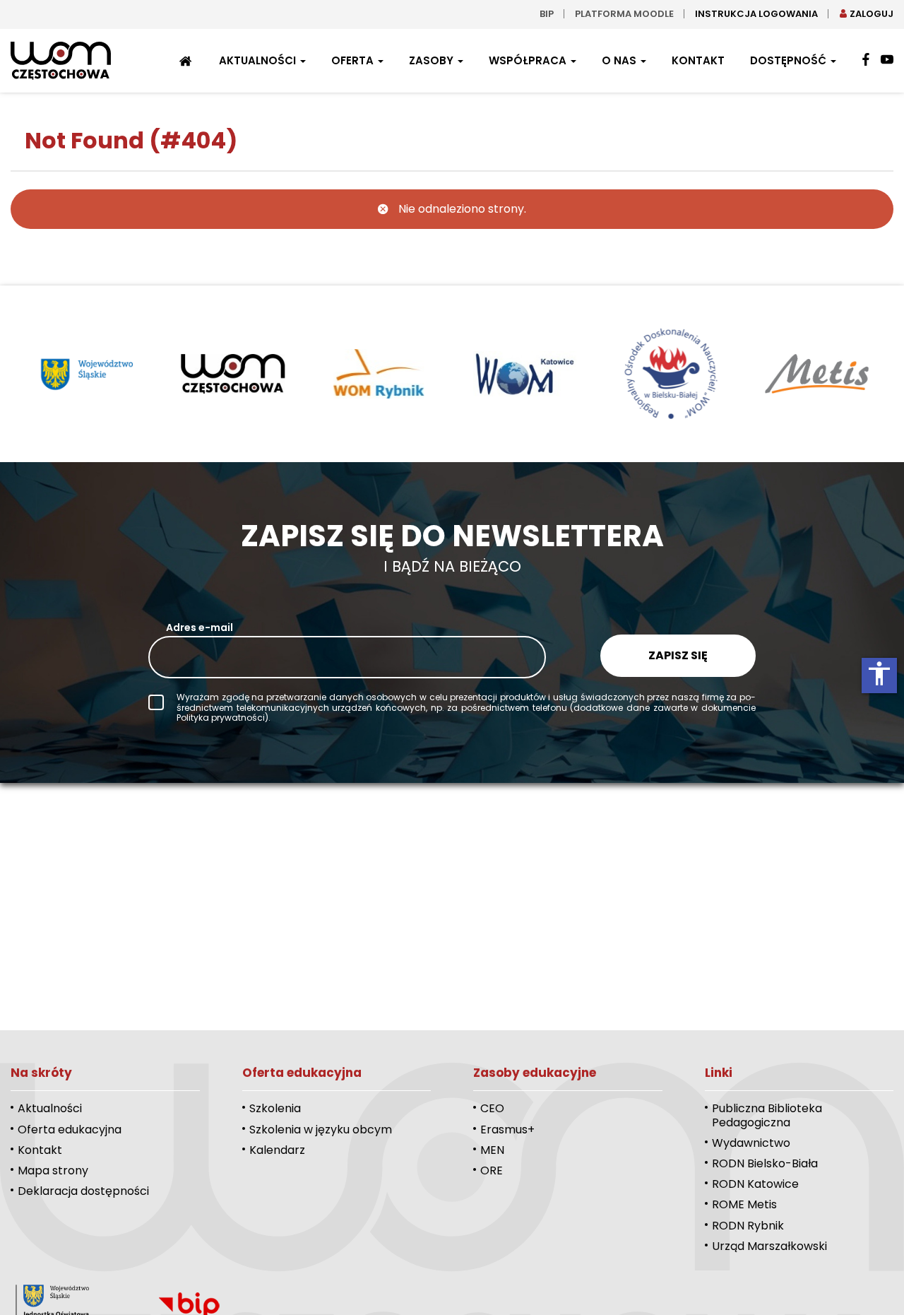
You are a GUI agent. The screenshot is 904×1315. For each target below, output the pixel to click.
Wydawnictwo (751, 1143)
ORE (491, 1170)
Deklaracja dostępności (83, 1191)
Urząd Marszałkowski (769, 1246)
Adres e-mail (199, 627)
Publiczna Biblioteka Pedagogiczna (767, 1115)
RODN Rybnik (748, 1225)
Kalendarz (277, 1150)
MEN (492, 1150)
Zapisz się (678, 655)
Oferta (353, 60)
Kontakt (698, 60)
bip (547, 13)
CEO (492, 1108)
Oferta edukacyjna (69, 1129)
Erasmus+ (507, 1129)
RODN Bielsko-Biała (765, 1163)
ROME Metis (744, 1204)
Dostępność (789, 60)
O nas (620, 60)
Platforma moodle (624, 13)
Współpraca (529, 60)
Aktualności (259, 60)
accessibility (879, 673)
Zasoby (432, 60)
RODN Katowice (755, 1184)
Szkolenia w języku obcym (320, 1129)
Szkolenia (275, 1108)
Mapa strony (53, 1170)
